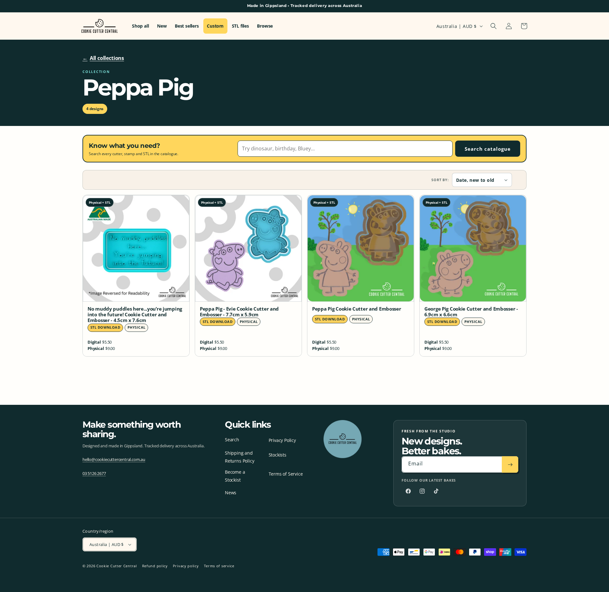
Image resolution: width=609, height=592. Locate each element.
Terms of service (219, 565)
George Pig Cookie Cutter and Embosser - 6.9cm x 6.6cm (471, 312)
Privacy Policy (282, 440)
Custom (215, 26)
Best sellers (187, 26)
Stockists (277, 455)
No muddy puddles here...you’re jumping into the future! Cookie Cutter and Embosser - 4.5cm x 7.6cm (135, 314)
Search (232, 440)
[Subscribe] (510, 464)
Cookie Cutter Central (116, 565)
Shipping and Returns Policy (239, 457)
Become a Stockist (235, 476)
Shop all (140, 26)
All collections (103, 58)
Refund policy (155, 565)
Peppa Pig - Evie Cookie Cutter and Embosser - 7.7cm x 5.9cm (239, 312)
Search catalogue (488, 149)
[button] (494, 26)
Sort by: (440, 179)
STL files (240, 26)
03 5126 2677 (94, 473)
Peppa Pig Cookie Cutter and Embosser (356, 309)
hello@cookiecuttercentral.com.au (113, 459)
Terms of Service (286, 474)
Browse (265, 26)
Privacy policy (186, 565)
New (162, 26)
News (230, 493)
